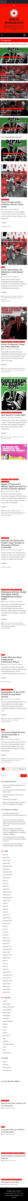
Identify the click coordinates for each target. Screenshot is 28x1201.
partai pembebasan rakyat (10, 297)
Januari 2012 (6, 943)
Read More (3, 222)
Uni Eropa (17, 760)
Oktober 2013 (7, 895)
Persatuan (12, 626)
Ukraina (17, 720)
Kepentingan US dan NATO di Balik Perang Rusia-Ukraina (13, 694)
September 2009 (7, 981)
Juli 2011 (5, 960)
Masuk (4, 1061)
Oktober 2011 (7, 952)
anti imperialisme (14, 296)
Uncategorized (5, 55)
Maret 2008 (6, 986)
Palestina (19, 370)
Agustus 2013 (7, 900)
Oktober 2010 (7, 972)
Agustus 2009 (7, 983)
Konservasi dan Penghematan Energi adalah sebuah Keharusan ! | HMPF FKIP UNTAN (14, 822)
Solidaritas (21, 108)
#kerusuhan (3, 624)
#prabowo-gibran (6, 368)
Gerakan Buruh (7, 1012)
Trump (23, 370)
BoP (20, 368)
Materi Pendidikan (8, 1021)
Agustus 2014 (7, 877)
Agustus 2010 (7, 978)
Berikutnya (22, 769)
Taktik (12, 589)
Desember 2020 (7, 875)
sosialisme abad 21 (9, 513)
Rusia (9, 720)
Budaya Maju (6, 1004)
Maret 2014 (6, 889)
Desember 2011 (7, 946)
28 (15, 769)
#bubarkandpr (16, 623)
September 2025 (7, 866)
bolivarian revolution (15, 510)
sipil (23, 436)
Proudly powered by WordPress (14, 1193)
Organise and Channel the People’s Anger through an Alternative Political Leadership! (12, 544)
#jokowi (21, 623)
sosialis (13, 720)
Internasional (9, 108)
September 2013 (7, 897)
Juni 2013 (5, 906)
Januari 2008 (6, 992)
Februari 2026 (7, 860)
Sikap (2, 91)
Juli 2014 (5, 880)
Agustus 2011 (7, 958)
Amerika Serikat (6, 296)
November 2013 (7, 892)
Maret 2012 (6, 938)
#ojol (13, 624)
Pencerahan (6, 1035)
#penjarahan (17, 624)
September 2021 (7, 872)
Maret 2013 (6, 915)
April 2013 (6, 912)
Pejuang (5, 1032)
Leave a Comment (6, 226)
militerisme (14, 436)
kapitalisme (21, 296)
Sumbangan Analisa (16, 128)
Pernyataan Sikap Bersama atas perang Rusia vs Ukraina (13, 734)
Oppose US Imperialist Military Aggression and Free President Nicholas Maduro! (13, 155)
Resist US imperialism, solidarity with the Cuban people (12, 204)
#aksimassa (5, 623)
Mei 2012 (5, 932)
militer (9, 436)
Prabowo (19, 436)
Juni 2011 (5, 963)
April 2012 (6, 935)
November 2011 (7, 949)
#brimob (10, 623)
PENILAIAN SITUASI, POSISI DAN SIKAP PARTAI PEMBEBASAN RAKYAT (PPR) (13, 595)
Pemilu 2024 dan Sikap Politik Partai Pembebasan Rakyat (11, 659)
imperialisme (10, 370)
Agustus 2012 (7, 923)
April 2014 (6, 886)
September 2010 (7, 975)
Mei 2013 (5, 909)
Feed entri (5, 1064)
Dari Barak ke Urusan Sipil (9, 130)
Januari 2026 (6, 863)
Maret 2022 (6, 869)
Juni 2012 (5, 929)
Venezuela (19, 513)
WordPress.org (7, 1070)
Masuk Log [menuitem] (3, 1)
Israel (15, 370)
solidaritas (19, 297)
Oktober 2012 (7, 917)
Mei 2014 (5, 883)
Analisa (3, 108)
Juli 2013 (5, 903)
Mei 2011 (5, 966)
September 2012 (7, 920)
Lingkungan (6, 1018)
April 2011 (6, 969)
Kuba (2, 297)
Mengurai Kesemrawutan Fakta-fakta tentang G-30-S (15, 815)
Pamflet (5, 1027)
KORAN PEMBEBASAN (14, 21)
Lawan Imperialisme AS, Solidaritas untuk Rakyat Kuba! (12, 272)
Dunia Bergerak (7, 1010)
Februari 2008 (7, 989)
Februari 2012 (7, 940)
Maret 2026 (6, 857)
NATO (2, 720)
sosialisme (3, 299)
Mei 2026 (5, 854)
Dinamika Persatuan (8, 1007)
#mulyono (9, 624)
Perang (6, 720)
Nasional (15, 108)
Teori (4, 1050)
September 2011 (7, 955)
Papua (4, 1030)
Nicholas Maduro (11, 512)
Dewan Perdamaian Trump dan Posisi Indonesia (13, 345)
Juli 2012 (5, 926)
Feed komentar (7, 1067)
